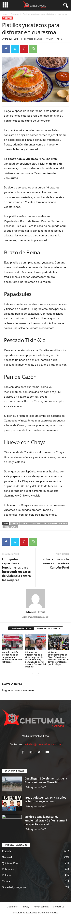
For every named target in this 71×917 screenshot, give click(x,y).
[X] (15, 49)
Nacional (7, 857)
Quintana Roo (10, 863)
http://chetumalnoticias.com (35, 617)
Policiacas (8, 869)
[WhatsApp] (33, 49)
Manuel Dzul (11, 38)
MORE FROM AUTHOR (48, 628)
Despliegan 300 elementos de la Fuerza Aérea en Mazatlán (45, 780)
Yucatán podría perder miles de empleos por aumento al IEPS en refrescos (12, 657)
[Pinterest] (24, 49)
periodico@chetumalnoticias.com (43, 744)
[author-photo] (35, 598)
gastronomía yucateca (55, 523)
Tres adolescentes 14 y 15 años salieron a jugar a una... (45, 799)
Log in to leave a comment (18, 690)
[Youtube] (47, 752)
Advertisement (41, 906)
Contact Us (58, 906)
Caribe (15, 523)
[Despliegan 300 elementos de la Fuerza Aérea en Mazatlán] (12, 784)
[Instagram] (32, 752)
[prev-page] (33, 673)
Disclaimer (12, 906)
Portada (6, 648)
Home (4, 14)
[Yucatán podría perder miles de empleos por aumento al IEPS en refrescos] (12, 642)
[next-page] (38, 673)
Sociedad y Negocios (14, 887)
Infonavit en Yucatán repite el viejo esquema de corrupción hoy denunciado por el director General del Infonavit (35, 659)
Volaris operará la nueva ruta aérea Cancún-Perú (56, 563)
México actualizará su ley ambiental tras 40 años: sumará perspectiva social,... (45, 820)
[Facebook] (6, 49)
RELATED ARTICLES (21, 628)
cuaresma (35, 523)
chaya (24, 523)
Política (6, 875)
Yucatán (15, 14)
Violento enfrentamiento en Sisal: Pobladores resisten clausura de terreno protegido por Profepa (58, 658)
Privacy (25, 906)
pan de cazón (10, 527)
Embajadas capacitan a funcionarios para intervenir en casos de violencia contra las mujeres (16, 569)
